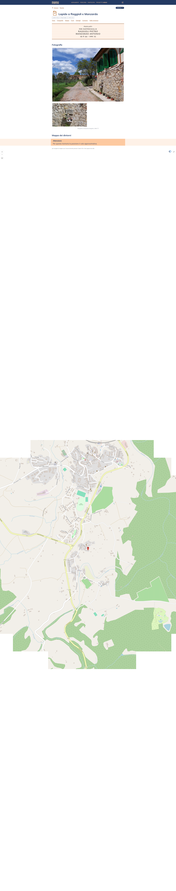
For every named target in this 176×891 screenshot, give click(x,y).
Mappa (67, 20)
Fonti (72, 20)
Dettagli (78, 20)
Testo (53, 20)
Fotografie (60, 20)
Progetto (101, 2)
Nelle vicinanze (94, 20)
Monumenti (75, 2)
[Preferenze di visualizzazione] (122, 2)
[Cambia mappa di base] (2, 158)
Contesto (85, 20)
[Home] (55, 2)
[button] (97, 128)
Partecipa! (91, 2)
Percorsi (83, 2)
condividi (119, 7)
